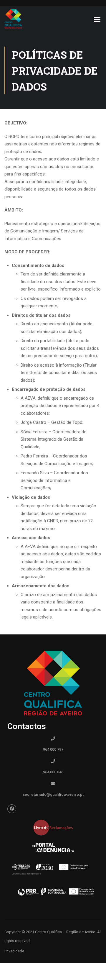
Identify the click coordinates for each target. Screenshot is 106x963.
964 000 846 (53, 772)
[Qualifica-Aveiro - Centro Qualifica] (13, 20)
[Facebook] (11, 808)
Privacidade (14, 951)
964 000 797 (53, 749)
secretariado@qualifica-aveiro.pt (53, 794)
